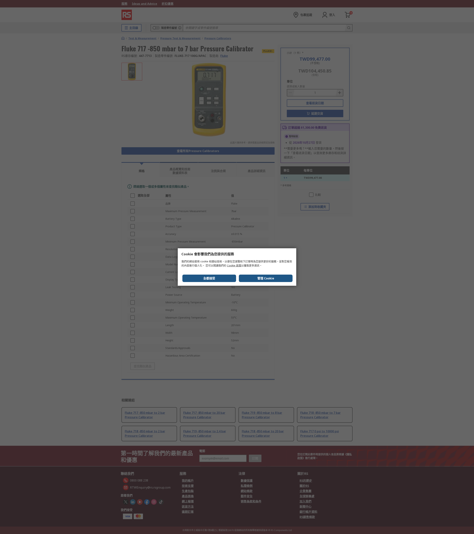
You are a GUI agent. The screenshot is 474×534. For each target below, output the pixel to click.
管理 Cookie (265, 278)
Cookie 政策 (234, 265)
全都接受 (209, 278)
